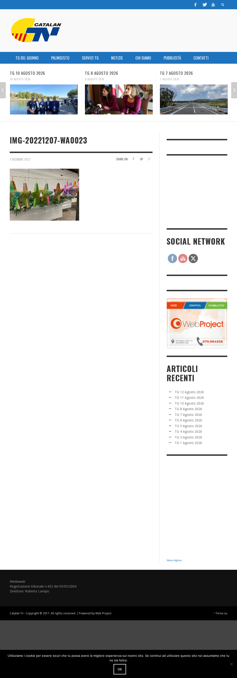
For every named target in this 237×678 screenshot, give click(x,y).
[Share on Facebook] (133, 158)
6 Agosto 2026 (198, 79)
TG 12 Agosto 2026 (189, 392)
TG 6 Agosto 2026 (204, 73)
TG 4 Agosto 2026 (188, 431)
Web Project (103, 613)
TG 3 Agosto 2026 (188, 437)
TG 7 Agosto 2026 (129, 73)
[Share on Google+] (149, 158)
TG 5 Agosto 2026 (188, 426)
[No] (231, 664)
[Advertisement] (201, 191)
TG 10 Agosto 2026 (189, 403)
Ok (120, 669)
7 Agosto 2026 (123, 79)
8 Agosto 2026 (48, 79)
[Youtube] (213, 4)
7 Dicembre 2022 (20, 159)
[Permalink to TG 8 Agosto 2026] (72, 99)
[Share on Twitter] (141, 158)
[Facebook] (195, 4)
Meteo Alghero (174, 560)
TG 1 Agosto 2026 (188, 443)
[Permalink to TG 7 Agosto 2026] (147, 99)
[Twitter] (204, 4)
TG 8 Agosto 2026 (55, 73)
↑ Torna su (220, 613)
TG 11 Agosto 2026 (189, 397)
